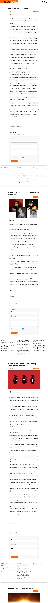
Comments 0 (36, 11)
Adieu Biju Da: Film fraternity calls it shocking (7, 350)
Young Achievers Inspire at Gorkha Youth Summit (39, 345)
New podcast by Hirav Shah (5, 340)
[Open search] (44, 2)
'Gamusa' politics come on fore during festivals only (8, 168)
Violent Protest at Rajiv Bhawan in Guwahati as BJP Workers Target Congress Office (24, 176)
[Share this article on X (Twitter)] (14, 11)
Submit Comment (14, 161)
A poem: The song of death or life (37, 343)
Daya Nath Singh (13, 14)
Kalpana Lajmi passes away (4, 348)
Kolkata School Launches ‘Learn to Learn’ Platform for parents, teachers (39, 178)
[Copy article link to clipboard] (16, 11)
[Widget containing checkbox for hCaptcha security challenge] (18, 157)
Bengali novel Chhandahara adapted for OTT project (39, 168)
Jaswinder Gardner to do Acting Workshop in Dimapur (7, 343)
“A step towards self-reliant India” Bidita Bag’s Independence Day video (7, 346)
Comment (12, 148)
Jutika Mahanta (13, 220)
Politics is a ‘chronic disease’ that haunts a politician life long (8, 176)
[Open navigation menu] (2, 1)
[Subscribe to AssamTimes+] (46, 2)
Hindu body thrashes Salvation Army (6, 575)
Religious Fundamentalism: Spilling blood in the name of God (39, 171)
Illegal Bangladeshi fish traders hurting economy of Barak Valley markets (8, 565)
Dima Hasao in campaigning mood (5, 573)
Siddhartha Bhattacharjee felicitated (6, 178)
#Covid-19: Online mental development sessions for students (8, 571)
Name (11, 139)
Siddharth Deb (11, 523)
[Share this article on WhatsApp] (10, 11)
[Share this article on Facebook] (12, 11)
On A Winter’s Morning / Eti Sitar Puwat (38, 350)
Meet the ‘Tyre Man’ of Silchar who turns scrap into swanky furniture (8, 568)
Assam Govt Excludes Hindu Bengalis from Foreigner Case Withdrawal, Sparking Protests (23, 179)
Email (13, 144)
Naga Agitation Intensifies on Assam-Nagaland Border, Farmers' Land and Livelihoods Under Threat (23, 169)
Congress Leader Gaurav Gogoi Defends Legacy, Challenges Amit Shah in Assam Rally (23, 173)
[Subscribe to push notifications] (42, 2)
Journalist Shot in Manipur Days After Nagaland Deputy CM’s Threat (23, 182)
